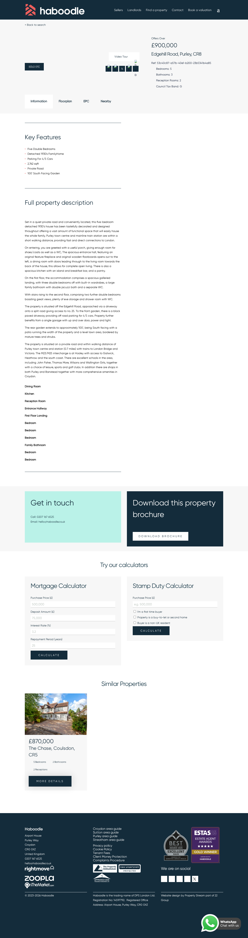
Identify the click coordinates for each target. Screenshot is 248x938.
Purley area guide (105, 836)
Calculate (49, 655)
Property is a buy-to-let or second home (162, 617)
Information (39, 101)
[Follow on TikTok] (187, 879)
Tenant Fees (101, 853)
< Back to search (35, 24)
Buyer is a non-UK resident (153, 622)
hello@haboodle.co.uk (52, 521)
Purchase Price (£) (42, 597)
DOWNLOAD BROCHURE (161, 536)
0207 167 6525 (45, 516)
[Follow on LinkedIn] (164, 879)
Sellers (118, 10)
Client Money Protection (110, 856)
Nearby (106, 101)
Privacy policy (102, 845)
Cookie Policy (102, 849)
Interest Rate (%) (41, 625)
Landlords (134, 10)
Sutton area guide (106, 832)
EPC (86, 101)
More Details (50, 781)
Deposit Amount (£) (42, 611)
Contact (177, 10)
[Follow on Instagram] (180, 879)
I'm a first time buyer (149, 611)
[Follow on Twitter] (195, 879)
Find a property (156, 10)
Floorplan (65, 101)
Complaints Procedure (109, 860)
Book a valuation (200, 10)
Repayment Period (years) (46, 639)
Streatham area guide (108, 840)
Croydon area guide (107, 829)
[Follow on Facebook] (172, 879)
